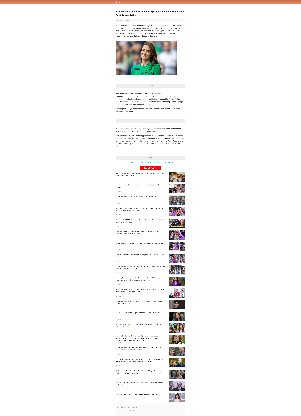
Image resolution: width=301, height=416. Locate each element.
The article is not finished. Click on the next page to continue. (150, 163)
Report (127, 21)
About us (118, 410)
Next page (150, 167)
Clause (125, 410)
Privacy (129, 410)
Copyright (133, 410)
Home (118, 2)
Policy (121, 410)
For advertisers (140, 410)
